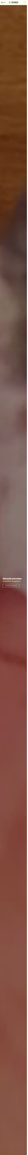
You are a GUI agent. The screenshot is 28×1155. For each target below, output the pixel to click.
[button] (24, 3)
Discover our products (11, 585)
